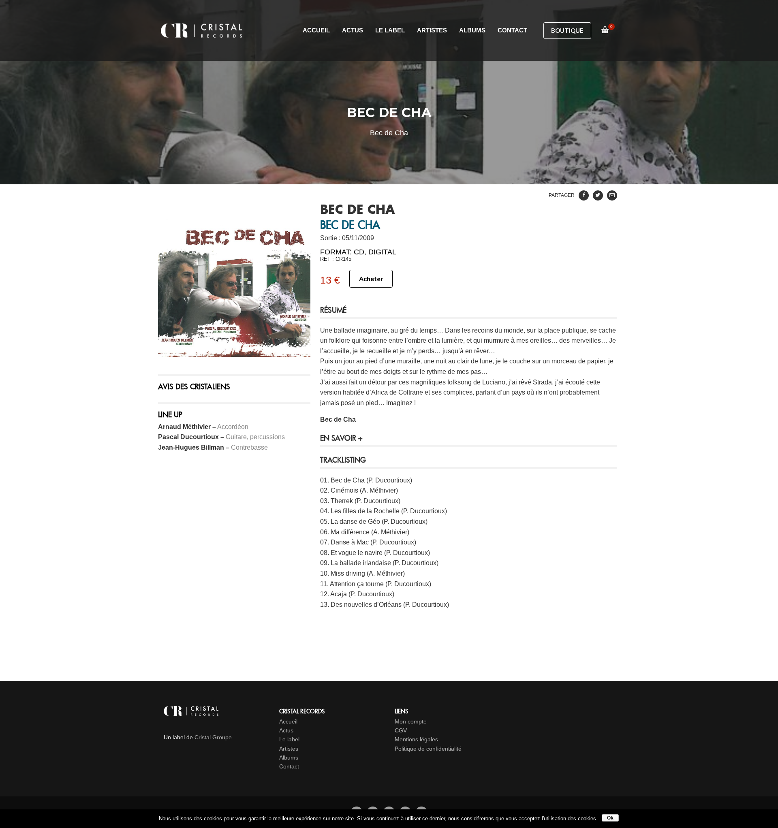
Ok (610, 818)
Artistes (288, 748)
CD (359, 252)
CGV (401, 730)
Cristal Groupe (213, 737)
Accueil (288, 721)
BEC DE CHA (357, 210)
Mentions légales (416, 739)
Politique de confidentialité (428, 748)
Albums (288, 757)
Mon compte (411, 721)
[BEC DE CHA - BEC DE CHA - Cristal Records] (234, 281)
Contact (289, 766)
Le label (289, 739)
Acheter (371, 278)
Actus (286, 730)
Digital (382, 252)
